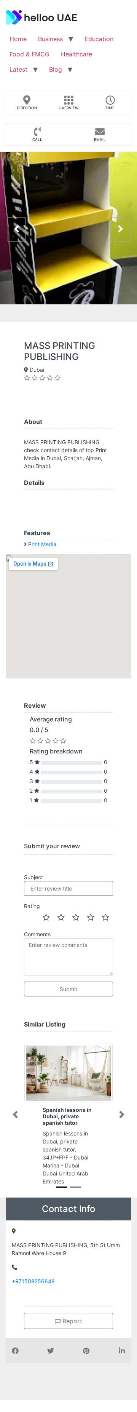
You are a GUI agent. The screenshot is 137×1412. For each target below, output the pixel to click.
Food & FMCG (29, 54)
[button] (15, 1114)
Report (71, 1321)
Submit (68, 989)
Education (98, 39)
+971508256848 (33, 1281)
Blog (55, 69)
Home (18, 39)
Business (50, 39)
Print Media (42, 544)
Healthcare (76, 54)
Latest (18, 69)
